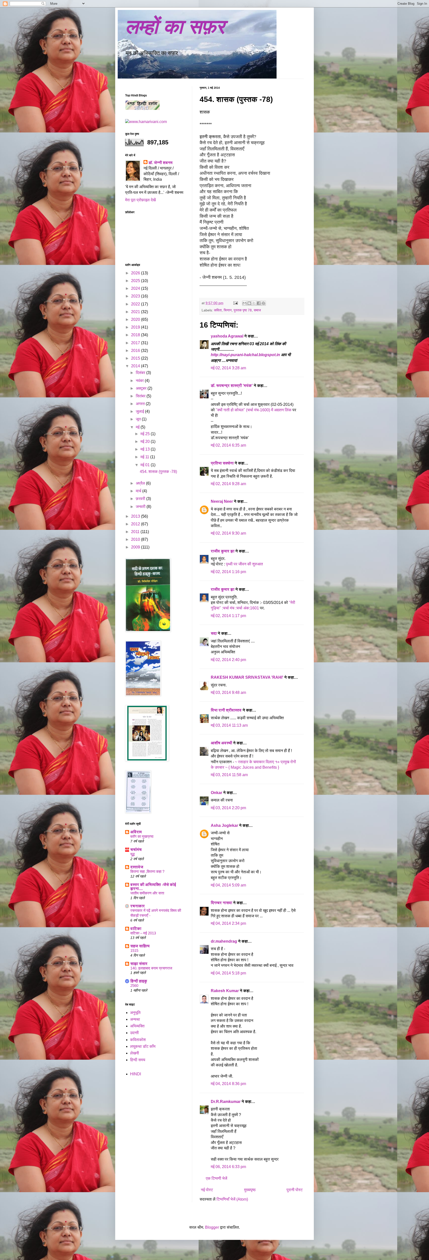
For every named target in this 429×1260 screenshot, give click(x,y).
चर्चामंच (136, 849)
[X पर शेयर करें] (253, 303)
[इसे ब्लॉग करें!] (249, 303)
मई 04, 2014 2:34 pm (228, 923)
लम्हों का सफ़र (175, 27)
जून (139, 419)
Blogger (212, 1227)
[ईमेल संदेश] (235, 303)
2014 (136, 366)
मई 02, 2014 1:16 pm (228, 572)
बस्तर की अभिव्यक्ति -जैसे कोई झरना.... (153, 886)
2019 (136, 327)
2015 (136, 358)
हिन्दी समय (137, 1060)
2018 (136, 335)
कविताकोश (138, 1040)
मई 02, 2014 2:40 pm (228, 660)
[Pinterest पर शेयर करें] (263, 303)
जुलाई (140, 411)
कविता (218, 310)
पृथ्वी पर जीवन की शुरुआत (244, 564)
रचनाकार (137, 906)
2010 (136, 539)
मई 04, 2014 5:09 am (228, 885)
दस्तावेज (136, 867)
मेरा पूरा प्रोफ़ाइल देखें (140, 200)
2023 (136, 296)
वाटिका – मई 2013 (143, 933)
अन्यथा (135, 1019)
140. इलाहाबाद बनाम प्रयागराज (151, 968)
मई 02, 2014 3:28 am (228, 368)
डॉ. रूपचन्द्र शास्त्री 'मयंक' (232, 385)
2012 (136, 524)
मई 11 (145, 457)
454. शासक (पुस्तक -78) (158, 471)
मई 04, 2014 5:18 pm (228, 973)
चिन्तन (228, 310)
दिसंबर (141, 373)
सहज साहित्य (140, 946)
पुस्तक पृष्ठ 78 (243, 310)
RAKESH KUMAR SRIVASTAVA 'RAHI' (247, 677)
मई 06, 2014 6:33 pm (228, 1167)
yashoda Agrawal (227, 336)
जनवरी (141, 506)
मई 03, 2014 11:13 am (229, 725)
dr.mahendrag (224, 941)
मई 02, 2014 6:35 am (228, 445)
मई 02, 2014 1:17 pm (228, 616)
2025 (136, 281)
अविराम (136, 832)
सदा (214, 633)
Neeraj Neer (222, 501)
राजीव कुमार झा (222, 551)
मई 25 (146, 434)
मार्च (139, 491)
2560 (134, 985)
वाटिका (135, 928)
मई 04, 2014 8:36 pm (228, 1084)
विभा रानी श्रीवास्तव (226, 710)
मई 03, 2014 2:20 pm (228, 808)
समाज (257, 310)
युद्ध (132, 854)
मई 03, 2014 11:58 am (229, 775)
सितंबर (141, 396)
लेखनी (134, 1053)
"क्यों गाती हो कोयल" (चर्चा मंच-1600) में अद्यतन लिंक (254, 410)
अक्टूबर (141, 388)
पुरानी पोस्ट (294, 1190)
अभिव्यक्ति (137, 1026)
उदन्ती (134, 1033)
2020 (136, 319)
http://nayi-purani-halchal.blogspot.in (246, 355)
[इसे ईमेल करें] (244, 303)
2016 (136, 350)
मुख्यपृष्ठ (250, 1190)
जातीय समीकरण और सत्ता (147, 893)
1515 (134, 950)
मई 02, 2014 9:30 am (228, 533)
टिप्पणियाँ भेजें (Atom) (232, 1199)
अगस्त (141, 404)
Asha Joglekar (224, 825)
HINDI (135, 1074)
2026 (136, 273)
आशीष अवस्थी (221, 743)
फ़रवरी (141, 499)
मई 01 (146, 465)
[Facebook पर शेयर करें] (258, 303)
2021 (136, 312)
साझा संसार (138, 964)
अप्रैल (141, 483)
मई (138, 427)
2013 (136, 516)
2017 (136, 343)
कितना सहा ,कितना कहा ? (147, 871)
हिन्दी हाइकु (138, 981)
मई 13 (146, 449)
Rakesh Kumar (225, 991)
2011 (136, 532)
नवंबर (140, 380)
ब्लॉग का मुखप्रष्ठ (141, 836)
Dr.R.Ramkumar (226, 1101)
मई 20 (146, 441)
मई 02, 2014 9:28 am (228, 484)
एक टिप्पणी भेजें (216, 1178)
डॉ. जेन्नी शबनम (160, 163)
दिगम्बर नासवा (221, 903)
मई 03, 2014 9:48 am (228, 692)
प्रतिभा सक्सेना (222, 463)
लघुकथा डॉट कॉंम (142, 1046)
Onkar (216, 793)
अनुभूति (135, 1012)
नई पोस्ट (207, 1190)
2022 (136, 304)
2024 (136, 288)
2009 (136, 547)
